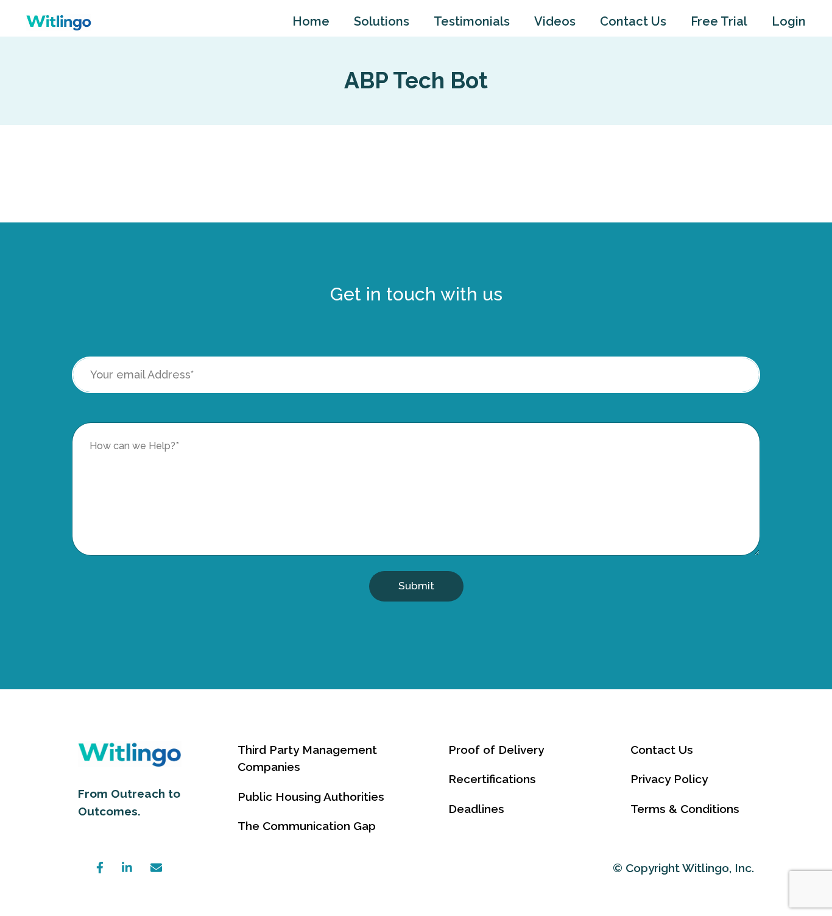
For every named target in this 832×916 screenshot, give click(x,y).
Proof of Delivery (496, 749)
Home (311, 21)
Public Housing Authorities (311, 796)
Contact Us (633, 21)
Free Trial (719, 21)
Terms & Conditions (684, 808)
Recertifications (492, 779)
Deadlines (476, 808)
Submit (416, 586)
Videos (555, 21)
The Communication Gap (307, 826)
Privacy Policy (669, 779)
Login (789, 21)
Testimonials (472, 21)
